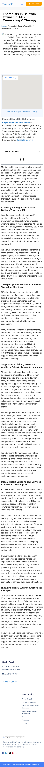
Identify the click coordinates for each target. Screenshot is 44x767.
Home (3, 26)
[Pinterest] (13, 753)
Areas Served (27, 699)
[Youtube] (16, 753)
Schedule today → (24, 140)
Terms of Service (9, 682)
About (24, 717)
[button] (22, 3)
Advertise (25, 720)
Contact (25, 723)
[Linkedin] (6, 753)
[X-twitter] (10, 753)
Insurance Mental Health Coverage (30, 707)
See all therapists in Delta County (22, 111)
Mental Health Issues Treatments (29, 712)
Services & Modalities (29, 702)
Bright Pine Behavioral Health (16, 123)
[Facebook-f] (3, 753)
